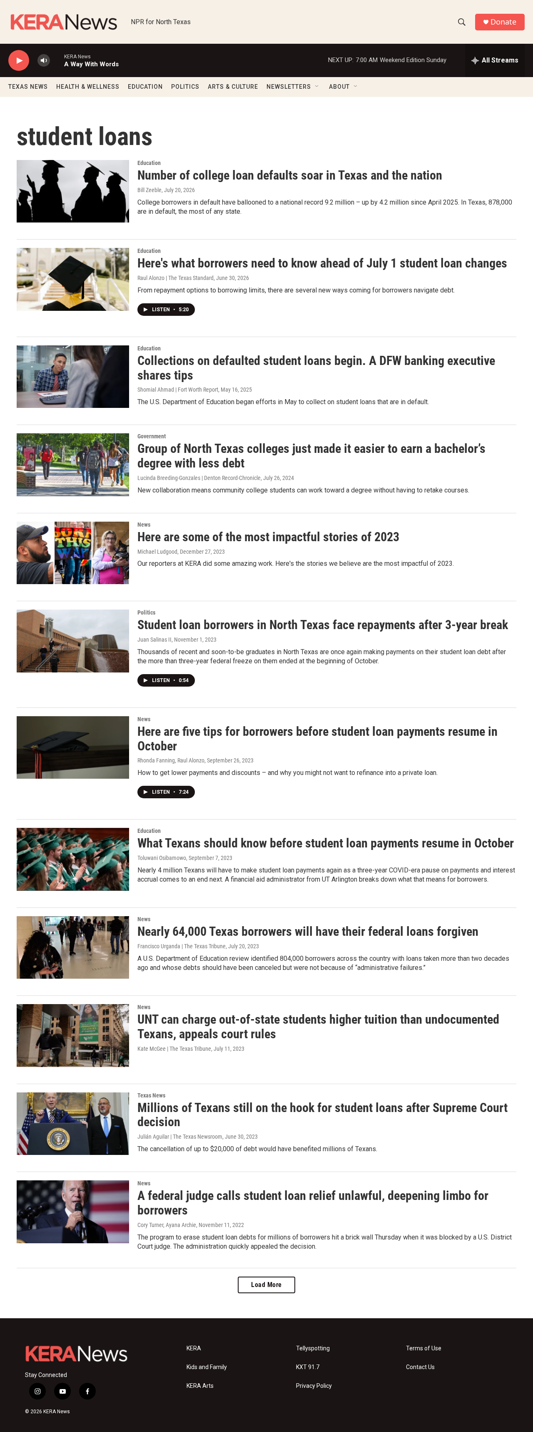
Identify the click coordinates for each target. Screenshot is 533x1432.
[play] (18, 60)
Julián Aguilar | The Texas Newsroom (179, 1136)
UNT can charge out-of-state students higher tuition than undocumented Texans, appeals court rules (318, 1026)
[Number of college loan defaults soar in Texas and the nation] (73, 191)
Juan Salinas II (154, 639)
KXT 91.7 (307, 1367)
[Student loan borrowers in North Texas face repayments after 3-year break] (73, 641)
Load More (266, 1285)
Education (149, 163)
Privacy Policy (314, 1386)
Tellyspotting (313, 1348)
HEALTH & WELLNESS (88, 86)
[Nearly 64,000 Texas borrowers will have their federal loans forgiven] (73, 947)
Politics (146, 612)
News (143, 524)
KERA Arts (200, 1386)
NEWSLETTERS (288, 86)
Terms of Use (423, 1348)
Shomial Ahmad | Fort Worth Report (177, 389)
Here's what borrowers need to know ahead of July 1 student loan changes (322, 263)
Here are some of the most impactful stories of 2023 (268, 537)
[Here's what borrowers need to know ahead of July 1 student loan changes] (73, 279)
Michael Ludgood (157, 551)
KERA (194, 1348)
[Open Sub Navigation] (317, 86)
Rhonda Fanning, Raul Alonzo (170, 760)
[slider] (57, 60)
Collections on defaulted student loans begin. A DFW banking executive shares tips (316, 367)
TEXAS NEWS (28, 86)
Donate (503, 21)
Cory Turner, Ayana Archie (166, 1225)
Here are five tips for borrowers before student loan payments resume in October (317, 738)
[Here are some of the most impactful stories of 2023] (73, 553)
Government (151, 436)
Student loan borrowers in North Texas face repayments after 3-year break (322, 624)
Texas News (151, 1095)
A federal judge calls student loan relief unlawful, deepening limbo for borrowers (312, 1202)
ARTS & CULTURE (233, 86)
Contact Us (420, 1367)
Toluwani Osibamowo (161, 858)
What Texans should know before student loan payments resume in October (325, 843)
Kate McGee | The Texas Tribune (174, 1048)
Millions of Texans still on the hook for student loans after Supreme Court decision (322, 1115)
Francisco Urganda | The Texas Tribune (181, 946)
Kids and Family (207, 1367)
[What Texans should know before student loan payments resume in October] (73, 859)
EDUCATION (145, 86)
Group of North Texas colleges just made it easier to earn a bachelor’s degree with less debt (311, 455)
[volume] (44, 60)
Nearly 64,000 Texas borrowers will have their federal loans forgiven (307, 931)
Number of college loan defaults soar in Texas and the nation (289, 175)
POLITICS (185, 86)
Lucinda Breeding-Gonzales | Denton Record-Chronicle (199, 478)
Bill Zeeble (149, 190)
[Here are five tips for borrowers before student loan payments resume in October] (73, 747)
